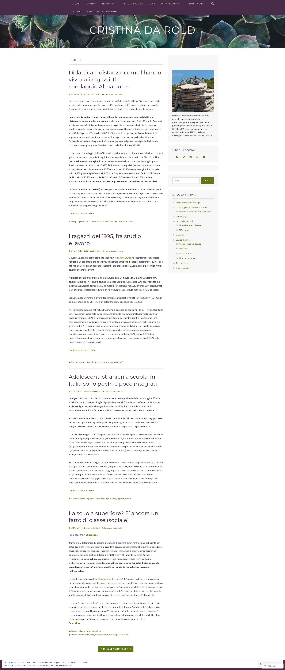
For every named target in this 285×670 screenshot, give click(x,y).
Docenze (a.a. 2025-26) (132, 4)
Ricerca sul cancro (187, 258)
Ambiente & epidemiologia (188, 202)
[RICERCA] (212, 3)
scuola (130, 221)
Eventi (152, 4)
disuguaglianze (116, 634)
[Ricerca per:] (186, 180)
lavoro (104, 362)
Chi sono (75, 4)
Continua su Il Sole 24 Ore (81, 213)
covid (120, 221)
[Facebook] (177, 157)
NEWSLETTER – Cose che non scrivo (102, 11)
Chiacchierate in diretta (190, 225)
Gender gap (181, 216)
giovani (97, 362)
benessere (95, 498)
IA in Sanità (184, 248)
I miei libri (76, 11)
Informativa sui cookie (63, 665)
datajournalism (101, 634)
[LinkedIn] (197, 157)
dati (91, 362)
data (103, 498)
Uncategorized (77, 362)
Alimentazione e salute (190, 244)
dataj (92, 634)
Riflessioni (184, 230)
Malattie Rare (185, 253)
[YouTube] (204, 157)
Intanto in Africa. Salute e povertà (195, 211)
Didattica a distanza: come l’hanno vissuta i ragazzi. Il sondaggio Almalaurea (115, 79)
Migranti (120, 498)
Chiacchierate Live (195, 4)
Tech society (107, 221)
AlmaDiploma (104, 579)
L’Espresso (92, 534)
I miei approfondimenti (171, 4)
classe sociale (77, 634)
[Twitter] (184, 157)
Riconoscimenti (109, 4)
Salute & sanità (78, 498)
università (118, 362)
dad (125, 221)
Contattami (91, 4)
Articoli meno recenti (116, 649)
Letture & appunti (184, 221)
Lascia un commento (114, 94)
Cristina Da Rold (143, 30)
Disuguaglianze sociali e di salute (86, 221)
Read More (74, 623)
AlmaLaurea (125, 257)
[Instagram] (190, 157)
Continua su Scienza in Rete (82, 350)
